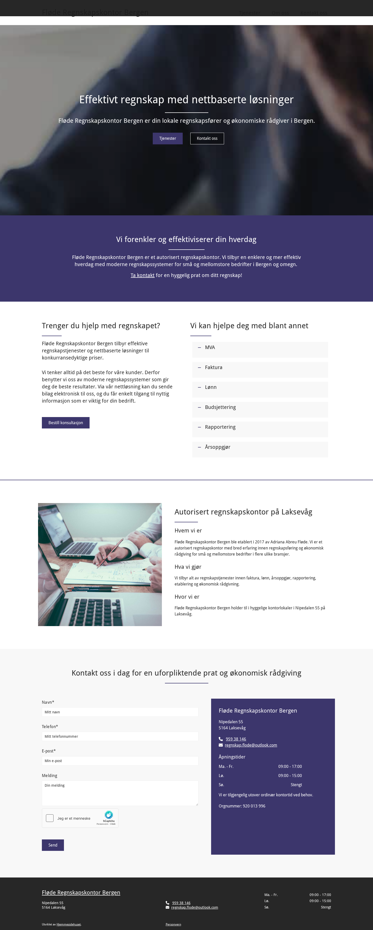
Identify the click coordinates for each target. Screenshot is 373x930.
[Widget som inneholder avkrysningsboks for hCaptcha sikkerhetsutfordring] (80, 818)
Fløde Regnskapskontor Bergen (81, 892)
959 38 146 (236, 739)
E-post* (49, 751)
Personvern (173, 924)
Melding (49, 775)
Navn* (48, 702)
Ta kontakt (143, 275)
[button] (168, 138)
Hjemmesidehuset (69, 924)
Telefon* (50, 726)
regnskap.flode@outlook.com (251, 745)
